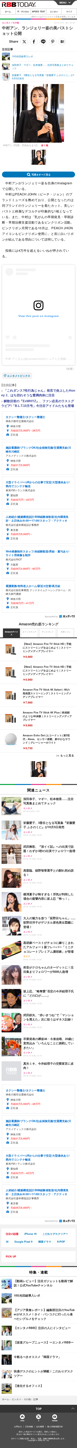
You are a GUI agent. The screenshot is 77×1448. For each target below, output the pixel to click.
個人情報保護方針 (55, 1426)
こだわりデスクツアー (55, 1234)
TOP (38, 1409)
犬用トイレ (65, 631)
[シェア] (34, 41)
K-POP (61, 1241)
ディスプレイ (48, 631)
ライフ (69, 12)
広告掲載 (29, 1426)
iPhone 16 (30, 1234)
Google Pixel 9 (23, 1241)
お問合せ (18, 1426)
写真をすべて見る (41, 174)
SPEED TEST (38, 12)
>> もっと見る (65, 755)
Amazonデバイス (11, 633)
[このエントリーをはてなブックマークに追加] (62, 41)
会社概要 (40, 1426)
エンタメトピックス (18, 376)
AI (7, 1241)
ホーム (8, 12)
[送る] (43, 41)
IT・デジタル (23, 12)
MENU (63, 2)
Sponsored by (51, 616)
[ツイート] (24, 41)
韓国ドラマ (44, 1241)
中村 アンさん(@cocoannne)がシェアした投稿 (35, 358)
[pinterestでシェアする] (52, 41)
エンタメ (54, 12)
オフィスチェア (29, 631)
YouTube (54, 1420)
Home (22, 1420)
